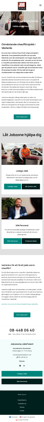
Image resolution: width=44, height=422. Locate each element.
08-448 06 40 (22, 330)
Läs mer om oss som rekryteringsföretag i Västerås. (20, 304)
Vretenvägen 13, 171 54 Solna (22, 351)
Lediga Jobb (22, 374)
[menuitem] (13, 417)
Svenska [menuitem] (15, 417)
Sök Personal (22, 381)
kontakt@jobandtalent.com (22, 355)
